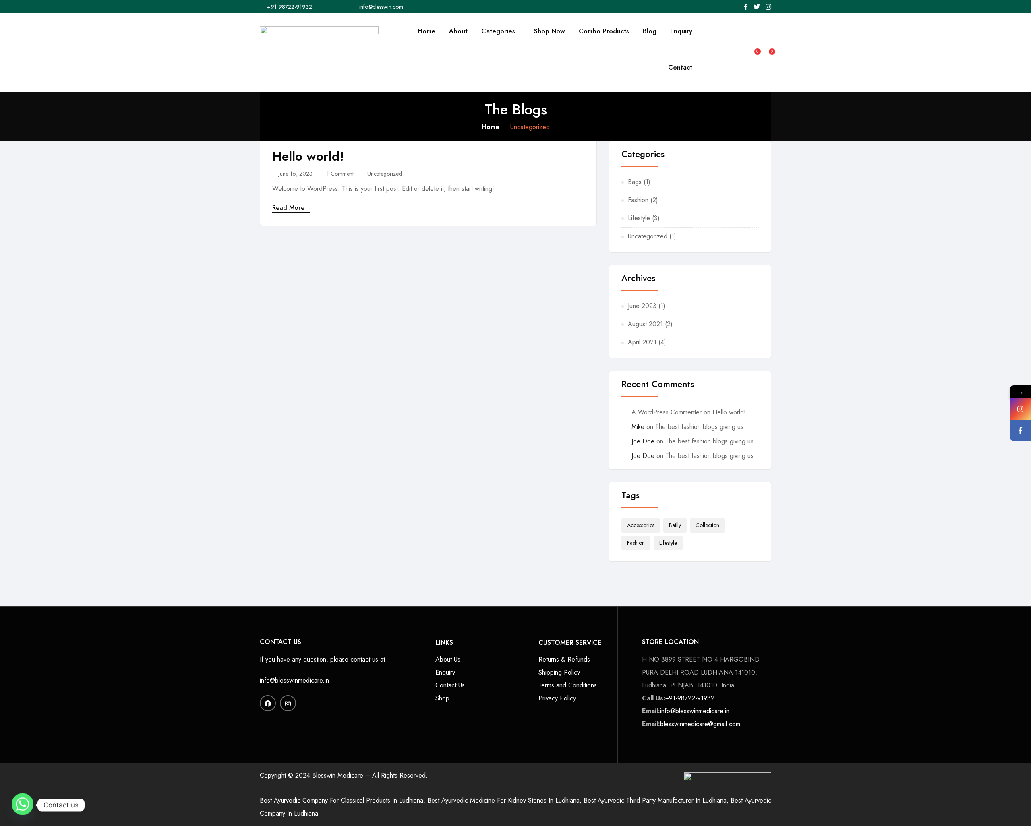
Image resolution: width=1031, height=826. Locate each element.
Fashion (638, 200)
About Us (447, 659)
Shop (442, 698)
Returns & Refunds (564, 659)
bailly (675, 525)
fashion (636, 543)
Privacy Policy (557, 698)
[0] (753, 49)
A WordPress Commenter (666, 412)
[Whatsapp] (22, 805)
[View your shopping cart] (768, 49)
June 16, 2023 (296, 174)
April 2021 (642, 342)
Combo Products (604, 31)
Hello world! (308, 156)
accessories (640, 525)
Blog (649, 31)
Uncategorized (384, 174)
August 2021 (645, 324)
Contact (680, 67)
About (458, 31)
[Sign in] (741, 50)
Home (426, 31)
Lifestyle (639, 218)
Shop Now (549, 31)
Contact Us (450, 685)
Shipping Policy (559, 672)
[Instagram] (1020, 409)
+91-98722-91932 (689, 698)
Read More (289, 207)
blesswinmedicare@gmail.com (700, 724)
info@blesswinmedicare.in (294, 680)
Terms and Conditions (567, 685)
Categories (499, 31)
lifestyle (668, 543)
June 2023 (642, 306)
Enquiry (681, 31)
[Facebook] (1020, 430)
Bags (635, 181)
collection (707, 525)
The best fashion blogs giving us (699, 426)
